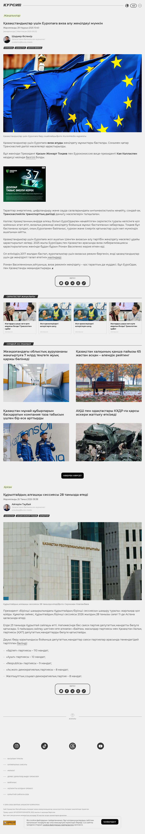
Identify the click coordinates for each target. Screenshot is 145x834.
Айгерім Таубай (21, 504)
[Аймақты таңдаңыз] (127, 6)
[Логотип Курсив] (12, 5)
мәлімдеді (54, 257)
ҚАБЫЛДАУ (110, 822)
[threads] (72, 746)
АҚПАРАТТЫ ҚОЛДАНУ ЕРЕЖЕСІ (20, 788)
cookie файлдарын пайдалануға (58, 825)
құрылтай (44, 516)
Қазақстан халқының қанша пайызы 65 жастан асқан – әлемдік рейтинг (108, 353)
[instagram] (16, 746)
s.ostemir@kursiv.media (22, 42)
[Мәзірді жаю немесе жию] (140, 6)
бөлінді (22, 643)
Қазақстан (20, 48)
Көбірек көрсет (72, 475)
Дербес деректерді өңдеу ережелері (23, 777)
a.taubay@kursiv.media (22, 510)
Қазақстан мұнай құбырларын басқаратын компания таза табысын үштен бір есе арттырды (33, 414)
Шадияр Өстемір (22, 36)
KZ (133, 5)
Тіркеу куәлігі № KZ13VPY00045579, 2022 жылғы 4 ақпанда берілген (29, 812)
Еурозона (9, 48)
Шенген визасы (34, 48)
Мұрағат (11, 771)
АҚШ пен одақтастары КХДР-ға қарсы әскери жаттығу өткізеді (107, 412)
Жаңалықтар (12, 15)
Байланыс (12, 782)
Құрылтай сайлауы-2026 (18, 794)
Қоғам (8, 487)
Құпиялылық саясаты (17, 765)
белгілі (31, 157)
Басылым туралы (15, 759)
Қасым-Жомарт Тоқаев (27, 516)
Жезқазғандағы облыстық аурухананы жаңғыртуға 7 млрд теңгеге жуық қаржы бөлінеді (35, 355)
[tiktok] (44, 746)
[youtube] (100, 746)
